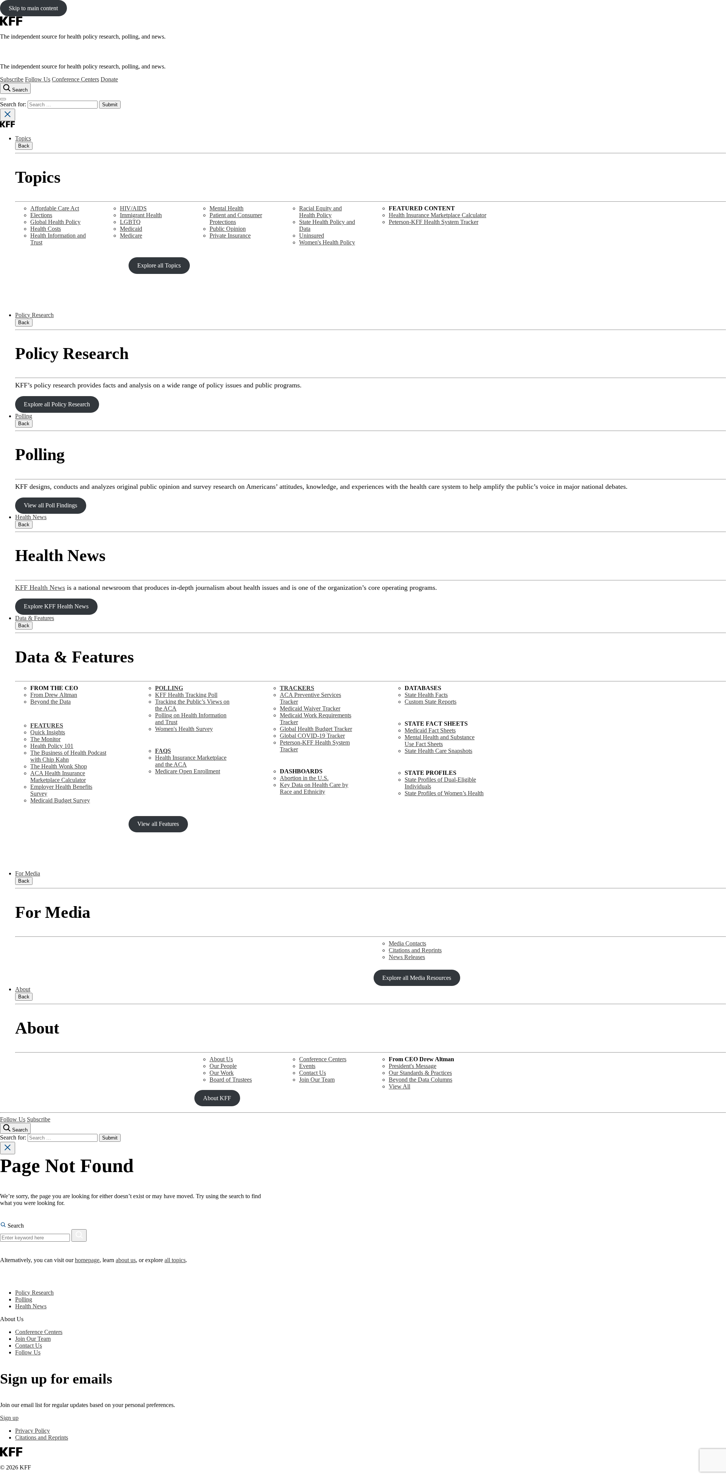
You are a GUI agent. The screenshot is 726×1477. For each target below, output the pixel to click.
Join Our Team (317, 1079)
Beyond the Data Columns (420, 1079)
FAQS (163, 751)
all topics (175, 1260)
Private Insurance (230, 235)
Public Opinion (227, 228)
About (22, 989)
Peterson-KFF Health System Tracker (433, 222)
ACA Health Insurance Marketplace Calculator (58, 776)
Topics (23, 138)
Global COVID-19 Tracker (312, 735)
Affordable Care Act (54, 208)
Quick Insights (47, 732)
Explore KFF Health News (56, 606)
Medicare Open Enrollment (187, 771)
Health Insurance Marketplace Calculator (437, 215)
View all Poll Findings (50, 505)
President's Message (412, 1066)
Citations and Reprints (415, 950)
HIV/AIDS (133, 208)
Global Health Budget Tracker (316, 729)
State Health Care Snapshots (438, 751)
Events (307, 1066)
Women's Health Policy (327, 242)
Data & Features (34, 618)
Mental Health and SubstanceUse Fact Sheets (440, 740)
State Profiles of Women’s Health (444, 793)
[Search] (79, 1235)
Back (23, 146)
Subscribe (11, 79)
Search (15, 1225)
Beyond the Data (50, 701)
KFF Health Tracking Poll (186, 695)
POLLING (169, 688)
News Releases (407, 957)
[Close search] (7, 115)
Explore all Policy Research (57, 404)
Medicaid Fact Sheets (430, 730)
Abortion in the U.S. (304, 778)
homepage (87, 1260)
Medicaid (131, 228)
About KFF (217, 1098)
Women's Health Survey (184, 729)
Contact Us (312, 1073)
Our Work (221, 1073)
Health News (31, 517)
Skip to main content (33, 8)
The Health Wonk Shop (58, 766)
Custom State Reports (430, 701)
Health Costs (45, 228)
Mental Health (226, 208)
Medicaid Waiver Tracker (310, 708)
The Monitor (45, 739)
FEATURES (46, 725)
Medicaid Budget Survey (60, 800)
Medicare (131, 235)
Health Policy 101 (51, 746)
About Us (221, 1059)
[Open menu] (3, 99)
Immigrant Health (141, 215)
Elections (41, 215)
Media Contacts (407, 943)
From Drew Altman (53, 695)
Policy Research (34, 315)
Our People (223, 1066)
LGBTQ (130, 222)
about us (126, 1260)
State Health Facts (426, 695)
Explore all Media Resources (416, 978)
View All (399, 1086)
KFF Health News (40, 587)
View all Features (158, 824)
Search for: (14, 104)
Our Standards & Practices (420, 1073)
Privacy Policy (32, 1430)
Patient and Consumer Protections (235, 218)
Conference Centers (75, 79)
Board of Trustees (230, 1079)
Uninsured (311, 235)
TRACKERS (297, 688)
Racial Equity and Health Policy (320, 211)
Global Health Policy (55, 222)
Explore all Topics (159, 265)
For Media (27, 873)
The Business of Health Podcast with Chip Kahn (68, 756)
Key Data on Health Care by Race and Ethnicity (314, 788)
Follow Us (37, 79)
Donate (109, 79)
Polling (23, 416)
